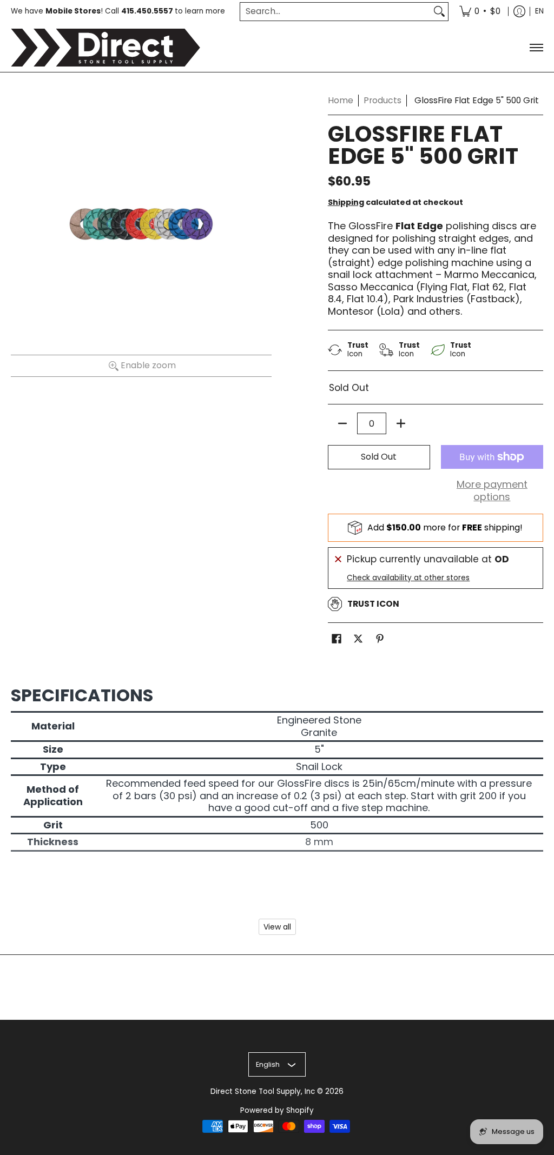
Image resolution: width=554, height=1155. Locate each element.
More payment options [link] (492, 491)
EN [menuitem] (539, 11)
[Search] (439, 12)
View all (277, 926)
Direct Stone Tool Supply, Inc (262, 1091)
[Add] (401, 423)
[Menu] (536, 47)
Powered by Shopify (277, 1110)
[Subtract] (342, 423)
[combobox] (335, 12)
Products (382, 100)
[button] (336, 639)
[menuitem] (480, 11)
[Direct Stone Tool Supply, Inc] (105, 47)
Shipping (346, 202)
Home (340, 100)
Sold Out (379, 456)
